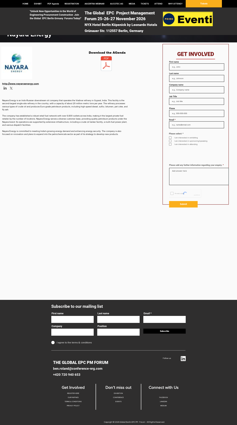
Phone (172, 108)
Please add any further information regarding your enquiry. (195, 165)
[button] (73, 397)
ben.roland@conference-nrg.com (77, 369)
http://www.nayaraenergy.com (20, 83)
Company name (176, 85)
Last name (174, 73)
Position (102, 326)
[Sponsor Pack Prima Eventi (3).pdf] (106, 64)
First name (174, 62)
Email (171, 120)
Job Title (173, 97)
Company (57, 326)
